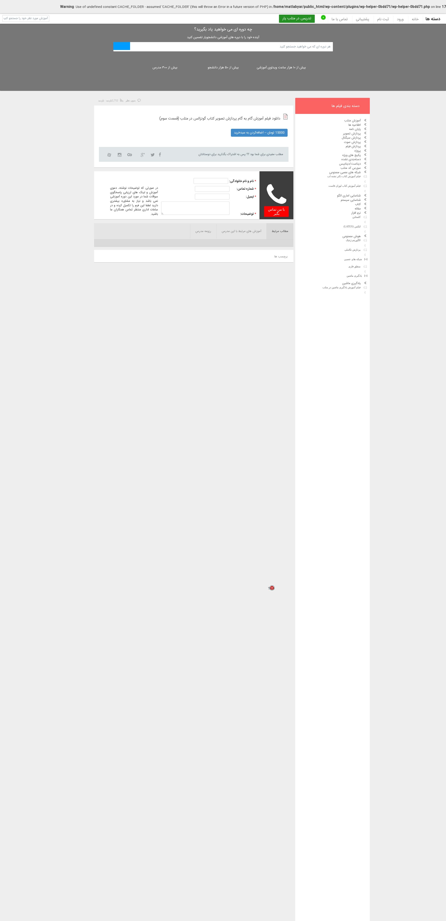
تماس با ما (339, 20)
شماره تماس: (245, 189)
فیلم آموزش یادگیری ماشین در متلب (341, 287)
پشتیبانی (362, 20)
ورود (400, 20)
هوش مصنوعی (351, 236)
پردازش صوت (352, 142)
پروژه (357, 150)
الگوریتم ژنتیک (353, 240)
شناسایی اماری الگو (349, 195)
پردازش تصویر (352, 133)
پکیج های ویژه (351, 155)
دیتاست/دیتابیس (350, 163)
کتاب (358, 204)
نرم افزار (356, 212)
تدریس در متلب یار (296, 19)
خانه (415, 20)
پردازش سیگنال (351, 137)
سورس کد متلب (351, 168)
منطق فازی (354, 266)
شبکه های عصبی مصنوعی (345, 172)
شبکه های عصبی (355, 259)
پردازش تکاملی (352, 249)
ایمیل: (250, 197)
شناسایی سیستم (351, 200)
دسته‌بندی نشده (351, 159)
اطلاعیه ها (354, 125)
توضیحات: (247, 214)
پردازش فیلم (353, 146)
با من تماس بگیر (276, 211)
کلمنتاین (356, 216)
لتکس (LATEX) (352, 226)
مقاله (358, 208)
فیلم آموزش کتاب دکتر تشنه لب (344, 176)
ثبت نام (383, 20)
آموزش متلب (352, 120)
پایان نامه (355, 129)
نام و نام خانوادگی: (241, 181)
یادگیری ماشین (357, 275)
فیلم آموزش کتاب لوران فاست (344, 185)
